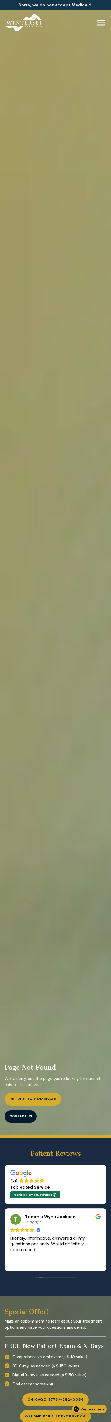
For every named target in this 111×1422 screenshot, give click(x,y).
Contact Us (20, 1116)
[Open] (101, 22)
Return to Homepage (32, 1099)
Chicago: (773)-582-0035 (55, 1399)
